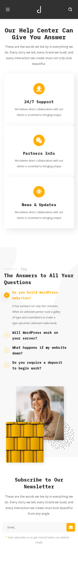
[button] (70, 9)
